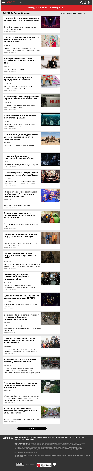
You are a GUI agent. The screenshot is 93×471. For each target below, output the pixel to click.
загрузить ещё (32, 428)
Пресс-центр (73, 437)
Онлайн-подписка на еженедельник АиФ (42, 437)
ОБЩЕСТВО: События (9, 332)
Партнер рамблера (30, 464)
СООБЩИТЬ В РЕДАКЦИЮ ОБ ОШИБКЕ (24, 439)
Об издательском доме (21, 437)
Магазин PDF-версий (61, 437)
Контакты (81, 437)
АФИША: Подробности (10, 31)
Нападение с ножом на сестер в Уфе (46, 8)
